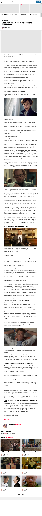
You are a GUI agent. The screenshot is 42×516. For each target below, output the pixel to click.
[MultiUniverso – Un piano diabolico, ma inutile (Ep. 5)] (31, 463)
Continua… (7, 419)
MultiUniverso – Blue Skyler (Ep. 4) (9, 488)
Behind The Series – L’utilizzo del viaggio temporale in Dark (33, 15)
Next (41, 10)
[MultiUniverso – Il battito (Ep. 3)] (31, 481)
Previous (0, 10)
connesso (5, 433)
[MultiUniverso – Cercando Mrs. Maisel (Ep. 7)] (31, 445)
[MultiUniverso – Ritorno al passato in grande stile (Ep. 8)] (5, 8)
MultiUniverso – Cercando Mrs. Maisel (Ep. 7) (31, 452)
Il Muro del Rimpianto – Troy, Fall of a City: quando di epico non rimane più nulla (24, 15)
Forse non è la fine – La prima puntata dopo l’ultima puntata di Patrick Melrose (14, 15)
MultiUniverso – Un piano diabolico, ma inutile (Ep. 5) (31, 470)
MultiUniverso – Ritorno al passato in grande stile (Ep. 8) (5, 15)
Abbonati (38, 1)
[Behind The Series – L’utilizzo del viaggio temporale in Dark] (34, 8)
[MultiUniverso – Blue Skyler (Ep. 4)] (10, 481)
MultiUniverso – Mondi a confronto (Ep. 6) (10, 470)
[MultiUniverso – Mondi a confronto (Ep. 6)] (10, 463)
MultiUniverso (9, 437)
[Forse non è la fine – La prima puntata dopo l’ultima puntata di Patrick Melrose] (14, 8)
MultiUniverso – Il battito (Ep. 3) (29, 488)
